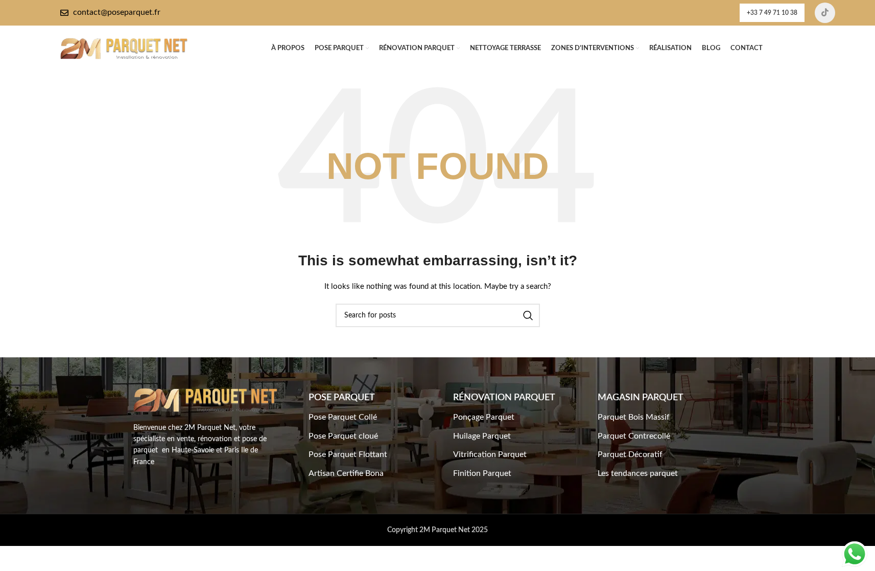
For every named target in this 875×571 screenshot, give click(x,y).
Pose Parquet (342, 397)
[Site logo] (124, 48)
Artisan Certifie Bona (346, 473)
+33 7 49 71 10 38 (772, 13)
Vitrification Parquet (490, 454)
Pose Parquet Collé (343, 417)
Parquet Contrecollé (634, 436)
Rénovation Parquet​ (504, 397)
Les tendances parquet (638, 473)
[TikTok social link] (825, 13)
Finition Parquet (482, 473)
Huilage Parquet (482, 436)
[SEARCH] (528, 315)
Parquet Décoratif (630, 454)
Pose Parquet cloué (343, 436)
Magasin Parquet (640, 397)
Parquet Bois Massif (634, 417)
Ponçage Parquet (483, 417)
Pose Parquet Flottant (348, 454)
